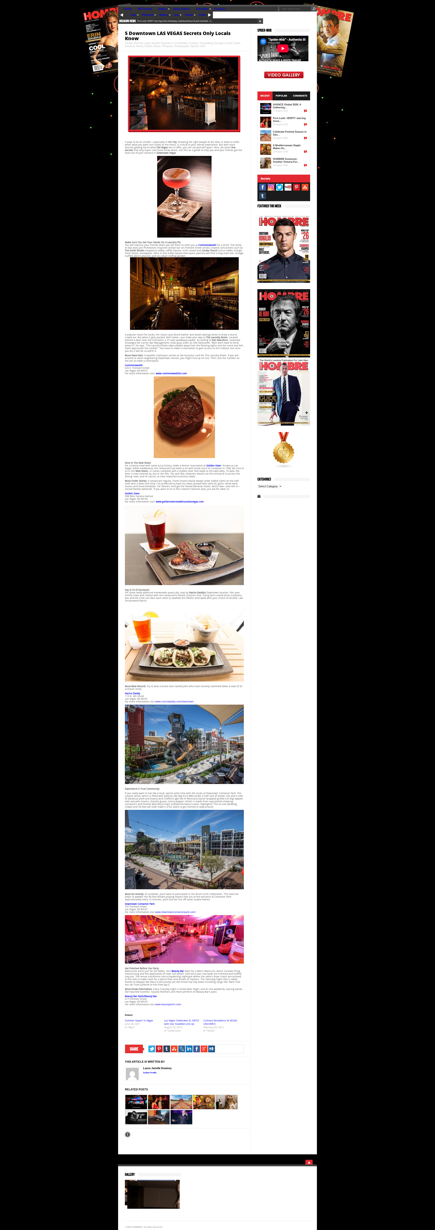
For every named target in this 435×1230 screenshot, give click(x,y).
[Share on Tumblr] (166, 1049)
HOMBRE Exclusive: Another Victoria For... (286, 160)
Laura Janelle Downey (158, 43)
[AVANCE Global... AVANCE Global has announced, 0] (136, 1102)
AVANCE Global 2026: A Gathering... (287, 106)
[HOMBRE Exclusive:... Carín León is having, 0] (226, 1102)
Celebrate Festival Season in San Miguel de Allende (161, 21)
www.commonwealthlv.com (171, 373)
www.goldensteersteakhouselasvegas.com (180, 501)
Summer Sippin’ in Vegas (139, 1020)
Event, (229, 43)
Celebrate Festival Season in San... (290, 133)
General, (130, 46)
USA (202, 46)
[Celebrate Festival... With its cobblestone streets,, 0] (181, 1102)
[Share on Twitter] (151, 1049)
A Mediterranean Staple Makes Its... (287, 147)
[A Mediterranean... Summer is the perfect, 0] (204, 1102)
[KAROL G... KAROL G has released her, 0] (136, 1117)
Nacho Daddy (132, 693)
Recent (265, 95)
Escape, (219, 43)
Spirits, (194, 46)
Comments (300, 95)
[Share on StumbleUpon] (174, 1049)
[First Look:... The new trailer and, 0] (159, 1102)
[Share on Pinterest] (159, 1049)
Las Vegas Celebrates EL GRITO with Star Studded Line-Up (181, 1022)
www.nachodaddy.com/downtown (174, 701)
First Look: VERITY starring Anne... (289, 119)
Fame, (237, 43)
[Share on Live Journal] (181, 1049)
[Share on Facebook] (196, 1049)
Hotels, (149, 46)
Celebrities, (182, 43)
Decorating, (207, 43)
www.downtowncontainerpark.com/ (175, 912)
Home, (140, 46)
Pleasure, (168, 46)
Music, (158, 46)
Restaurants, (182, 46)
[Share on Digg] (211, 1049)
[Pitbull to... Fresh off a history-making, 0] (181, 1117)
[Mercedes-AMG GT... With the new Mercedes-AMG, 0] (159, 1117)
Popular (281, 95)
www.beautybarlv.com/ (168, 1004)
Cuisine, (194, 43)
